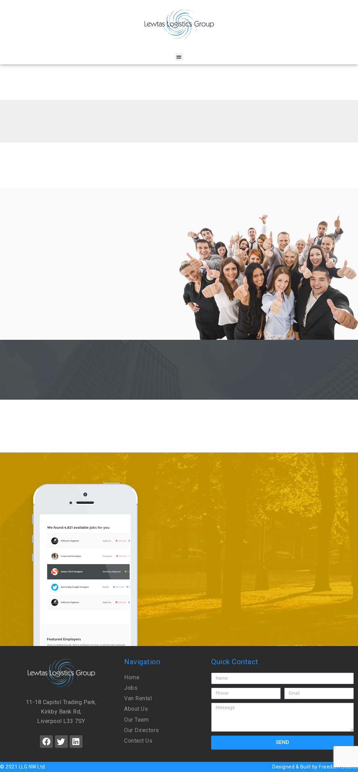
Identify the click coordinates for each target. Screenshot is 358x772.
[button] (179, 57)
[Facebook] (46, 741)
